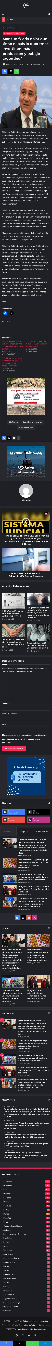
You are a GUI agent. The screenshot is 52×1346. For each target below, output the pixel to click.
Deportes (7, 1218)
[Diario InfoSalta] (26, 5)
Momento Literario (10, 1307)
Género (6, 1202)
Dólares (14, 422)
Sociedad (7, 1198)
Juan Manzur (26, 427)
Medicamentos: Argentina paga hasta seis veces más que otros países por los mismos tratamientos (37, 955)
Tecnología (7, 1250)
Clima (5, 1246)
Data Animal (8, 1254)
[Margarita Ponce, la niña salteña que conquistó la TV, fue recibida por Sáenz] (10, 890)
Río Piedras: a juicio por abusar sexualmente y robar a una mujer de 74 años (13, 643)
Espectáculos (8, 1274)
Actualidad (14, 28)
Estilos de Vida (9, 1262)
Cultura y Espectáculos (12, 1226)
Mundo (6, 1214)
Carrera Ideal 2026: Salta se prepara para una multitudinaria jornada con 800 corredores (33, 877)
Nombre (6, 703)
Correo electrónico (10, 714)
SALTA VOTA (8, 1294)
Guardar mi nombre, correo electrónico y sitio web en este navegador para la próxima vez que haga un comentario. (24, 739)
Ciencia (6, 1286)
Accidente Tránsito (11, 1258)
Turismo (6, 1282)
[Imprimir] (18, 438)
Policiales (7, 1206)
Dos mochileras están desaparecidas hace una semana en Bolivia (37, 645)
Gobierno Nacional (33, 422)
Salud (5, 1222)
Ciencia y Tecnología (11, 1303)
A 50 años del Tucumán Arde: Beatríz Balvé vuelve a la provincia (13, 613)
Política (6, 1210)
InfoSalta (9, 64)
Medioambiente (9, 1278)
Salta (5, 1190)
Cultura (6, 1266)
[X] (9, 438)
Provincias (7, 1238)
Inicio (6, 28)
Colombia (7, 1311)
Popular (24, 831)
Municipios (7, 1186)
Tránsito (6, 1270)
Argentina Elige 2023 (11, 1299)
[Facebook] (4, 438)
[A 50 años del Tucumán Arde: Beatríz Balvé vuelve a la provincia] (13, 601)
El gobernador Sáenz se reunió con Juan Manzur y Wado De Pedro (36, 343)
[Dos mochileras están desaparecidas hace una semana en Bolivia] (38, 632)
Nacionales (20, 33)
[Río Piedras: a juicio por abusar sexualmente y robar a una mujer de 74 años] (13, 630)
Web (4, 724)
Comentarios (42, 831)
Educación (7, 1290)
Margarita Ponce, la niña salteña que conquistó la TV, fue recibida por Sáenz (33, 889)
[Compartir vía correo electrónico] (14, 438)
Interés (6, 1242)
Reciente (8, 831)
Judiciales (7, 1230)
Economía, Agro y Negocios (14, 1234)
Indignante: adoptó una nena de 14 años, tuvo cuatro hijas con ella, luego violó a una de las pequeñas (38, 613)
